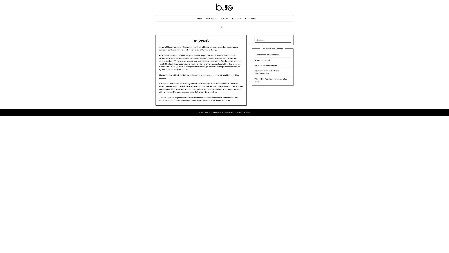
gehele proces (200, 75)
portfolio (211, 18)
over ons (197, 18)
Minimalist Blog (230, 112)
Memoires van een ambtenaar (266, 65)
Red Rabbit (250, 18)
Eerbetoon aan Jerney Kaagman (267, 55)
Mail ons (176, 92)
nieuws (224, 18)
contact (236, 18)
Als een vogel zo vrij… (263, 60)
